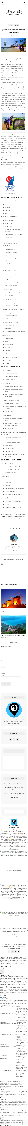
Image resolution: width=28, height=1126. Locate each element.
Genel (17, 25)
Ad (2, 660)
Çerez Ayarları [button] (3, 966)
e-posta (14, 516)
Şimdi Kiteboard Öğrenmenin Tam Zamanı (14, 788)
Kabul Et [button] (10, 966)
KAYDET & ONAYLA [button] (5, 1125)
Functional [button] (2, 1078)
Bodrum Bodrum (14, 797)
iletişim (3, 516)
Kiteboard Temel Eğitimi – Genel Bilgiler (14, 783)
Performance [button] (3, 1087)
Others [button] (2, 1117)
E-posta (3, 667)
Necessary (4, 997)
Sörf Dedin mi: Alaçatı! (7, 610)
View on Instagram (14, 936)
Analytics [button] (2, 1097)
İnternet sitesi (3, 674)
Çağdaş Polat (13, 544)
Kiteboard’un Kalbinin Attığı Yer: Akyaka (13, 635)
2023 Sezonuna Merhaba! (9, 584)
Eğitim (11, 25)
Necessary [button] (3, 995)
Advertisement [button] (4, 1107)
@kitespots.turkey (14, 827)
